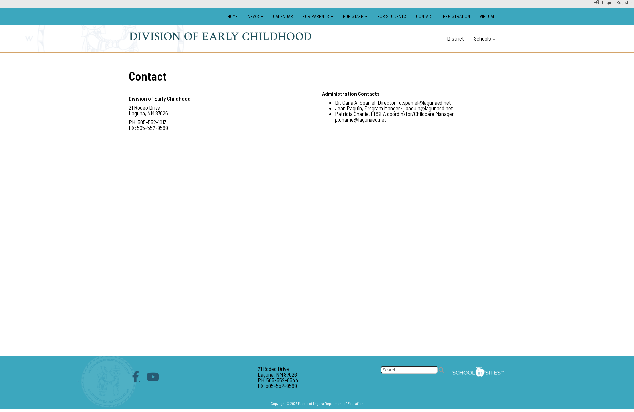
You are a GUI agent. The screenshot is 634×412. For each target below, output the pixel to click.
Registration (456, 16)
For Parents (316, 16)
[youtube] (152, 378)
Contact (424, 16)
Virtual (487, 16)
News (254, 16)
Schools (483, 38)
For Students (391, 16)
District (455, 38)
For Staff (353, 16)
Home (233, 16)
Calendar (283, 16)
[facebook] (136, 378)
